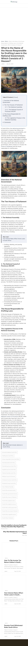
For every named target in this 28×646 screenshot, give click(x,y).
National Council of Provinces (9, 416)
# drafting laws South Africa (8, 455)
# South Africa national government (9, 507)
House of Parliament (7, 146)
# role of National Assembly (7, 486)
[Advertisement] (14, 23)
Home (2, 41)
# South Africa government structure (9, 493)
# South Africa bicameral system (8, 490)
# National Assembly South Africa (9, 473)
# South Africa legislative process (9, 504)
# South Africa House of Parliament (9, 497)
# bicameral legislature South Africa (9, 452)
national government (18, 128)
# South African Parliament (7, 517)
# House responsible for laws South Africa (10, 459)
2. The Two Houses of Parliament (13, 105)
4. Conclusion (7, 122)
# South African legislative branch (9, 514)
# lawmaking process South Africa (9, 466)
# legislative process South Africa (9, 469)
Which (6, 41)
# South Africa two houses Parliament (10, 511)
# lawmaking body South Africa (8, 462)
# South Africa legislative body (8, 500)
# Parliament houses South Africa (9, 483)
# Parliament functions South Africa (9, 480)
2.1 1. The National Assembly (13, 107)
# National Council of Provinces (8, 476)
